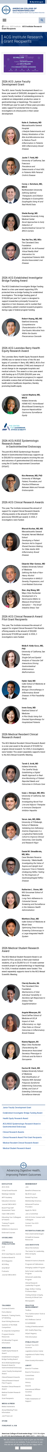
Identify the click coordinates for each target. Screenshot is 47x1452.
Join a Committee (31, 1214)
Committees (29, 1375)
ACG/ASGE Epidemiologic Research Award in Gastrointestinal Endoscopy (12, 1365)
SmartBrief (6, 1268)
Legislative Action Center (34, 1351)
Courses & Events (8, 1308)
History (27, 1382)
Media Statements (8, 1406)
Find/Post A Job (9, 1426)
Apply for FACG (30, 1210)
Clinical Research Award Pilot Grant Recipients (22, 1137)
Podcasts (5, 1271)
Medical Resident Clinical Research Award (20, 1143)
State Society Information (34, 1360)
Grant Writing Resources (10, 1321)
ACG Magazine (7, 1261)
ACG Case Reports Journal (11, 1254)
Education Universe (9, 1201)
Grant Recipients (8, 1398)
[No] (44, 1444)
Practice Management (31, 1306)
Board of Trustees (31, 1368)
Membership (31, 1184)
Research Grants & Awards (34, 1261)
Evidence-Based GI (8, 1257)
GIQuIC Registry (31, 1333)
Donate (27, 1257)
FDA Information (31, 1337)
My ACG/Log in (30, 1194)
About (28, 1365)
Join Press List (7, 1416)
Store (4, 1421)
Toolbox (28, 1310)
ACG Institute (15, 26)
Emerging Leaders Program (35, 1268)
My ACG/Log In (37, 2)
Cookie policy (26, 1448)
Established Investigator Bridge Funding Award (22, 1113)
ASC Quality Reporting (33, 1330)
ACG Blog (5, 1264)
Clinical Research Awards (13, 1132)
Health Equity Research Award (15, 1118)
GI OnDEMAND (30, 1323)
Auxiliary (28, 1395)
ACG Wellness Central (33, 1319)
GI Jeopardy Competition (11, 1331)
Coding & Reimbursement (34, 1326)
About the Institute (32, 1248)
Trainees (6, 1305)
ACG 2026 (5, 1187)
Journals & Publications (8, 1243)
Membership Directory (33, 1201)
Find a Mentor (7, 1312)
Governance (29, 1379)
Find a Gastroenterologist (34, 1234)
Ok (17, 1448)
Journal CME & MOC (9, 1204)
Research (6, 1348)
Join (26, 1187)
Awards (28, 1386)
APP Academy (7, 1197)
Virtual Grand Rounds (9, 1190)
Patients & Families (34, 1231)
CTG (3, 1250)
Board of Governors (32, 1372)
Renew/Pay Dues (31, 1197)
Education (7, 1184)
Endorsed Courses (8, 1233)
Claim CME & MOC (8, 1214)
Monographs (29, 1301)
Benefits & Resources (33, 1190)
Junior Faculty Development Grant (17, 1107)
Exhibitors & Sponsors (10, 1229)
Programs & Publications (34, 1264)
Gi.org (6, 26)
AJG (3, 1247)
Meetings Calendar (8, 1194)
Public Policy (32, 1342)
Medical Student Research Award (17, 1148)
